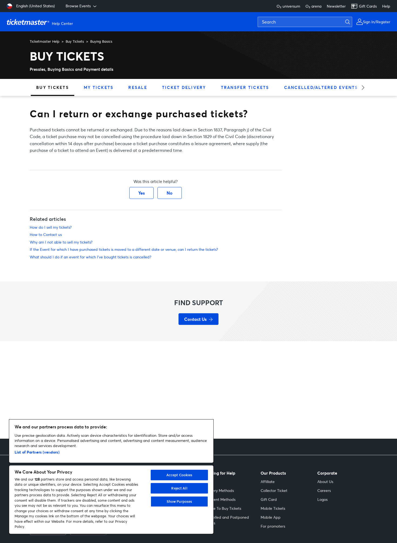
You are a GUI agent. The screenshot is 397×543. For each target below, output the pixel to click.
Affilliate (268, 481)
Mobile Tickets (273, 508)
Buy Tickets (75, 41)
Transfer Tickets (245, 87)
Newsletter (336, 6)
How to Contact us (46, 234)
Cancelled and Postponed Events (226, 520)
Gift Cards (368, 6)
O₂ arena (313, 6)
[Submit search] (350, 22)
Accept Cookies (179, 474)
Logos (322, 499)
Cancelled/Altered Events (321, 87)
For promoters (273, 526)
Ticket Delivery (184, 87)
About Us (325, 481)
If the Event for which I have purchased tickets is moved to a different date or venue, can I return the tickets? (124, 249)
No (170, 193)
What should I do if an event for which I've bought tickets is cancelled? (90, 256)
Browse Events (78, 5)
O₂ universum (288, 6)
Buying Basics (101, 41)
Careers (324, 490)
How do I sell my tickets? (51, 227)
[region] (111, 476)
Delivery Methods (219, 490)
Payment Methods (219, 499)
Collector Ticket (274, 490)
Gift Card (269, 499)
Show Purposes (179, 501)
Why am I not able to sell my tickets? (61, 242)
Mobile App (271, 517)
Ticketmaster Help (44, 41)
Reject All (179, 488)
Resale (137, 87)
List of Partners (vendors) (37, 452)
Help (386, 6)
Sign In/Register (376, 21)
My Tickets (99, 87)
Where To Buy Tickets (222, 508)
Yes (141, 193)
